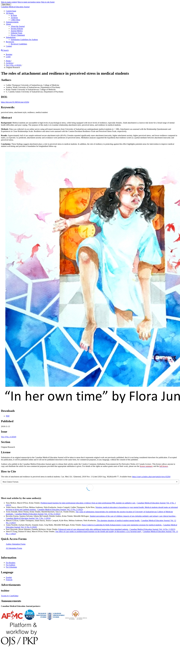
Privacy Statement (18, 35)
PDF (8, 416)
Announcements (12, 22)
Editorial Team (16, 33)
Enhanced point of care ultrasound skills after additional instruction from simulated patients (93, 529)
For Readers (10, 563)
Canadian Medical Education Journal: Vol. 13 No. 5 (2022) (60, 509)
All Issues (9, 13)
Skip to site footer (48, 2)
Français (9, 580)
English (9, 577)
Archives (14, 17)
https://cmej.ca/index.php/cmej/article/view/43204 (151, 477)
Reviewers (10, 42)
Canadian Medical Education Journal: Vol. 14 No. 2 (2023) (152, 529)
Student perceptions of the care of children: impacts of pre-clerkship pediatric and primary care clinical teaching (133, 516)
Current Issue (11, 11)
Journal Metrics (17, 31)
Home (8, 61)
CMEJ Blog (15, 20)
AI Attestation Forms (14, 548)
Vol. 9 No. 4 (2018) (14, 65)
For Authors (10, 565)
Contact (9, 46)
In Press (14, 15)
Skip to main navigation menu (29, 2)
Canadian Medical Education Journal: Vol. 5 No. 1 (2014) (28, 518)
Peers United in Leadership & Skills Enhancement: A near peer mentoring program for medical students (122, 525)
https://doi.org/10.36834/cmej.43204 (15, 102)
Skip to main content (9, 2)
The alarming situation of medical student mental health (118, 520)
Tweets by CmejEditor (9, 596)
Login (8, 57)
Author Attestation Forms (15, 544)
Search (6, 50)
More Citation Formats (10, 482)
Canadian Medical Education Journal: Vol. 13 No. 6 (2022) (37, 514)
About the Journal (18, 26)
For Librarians (11, 567)
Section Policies (17, 28)
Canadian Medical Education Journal (15, 7)
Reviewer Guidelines (19, 44)
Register (9, 54)
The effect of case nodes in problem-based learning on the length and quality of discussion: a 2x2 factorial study (98, 531)
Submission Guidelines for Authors (24, 39)
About (8, 24)
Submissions (11, 37)
